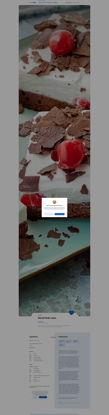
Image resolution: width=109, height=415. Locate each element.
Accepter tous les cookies (60, 214)
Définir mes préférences (49, 214)
